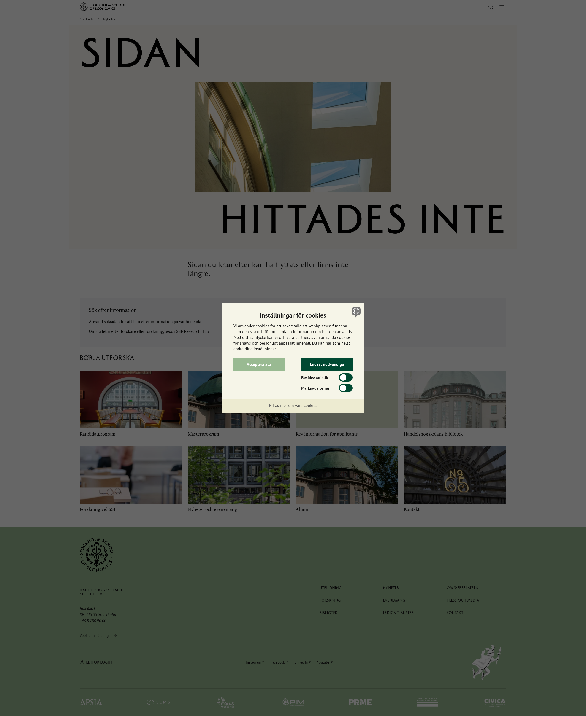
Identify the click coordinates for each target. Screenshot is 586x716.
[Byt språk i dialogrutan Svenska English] (355, 311)
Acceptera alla (259, 364)
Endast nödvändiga (327, 364)
